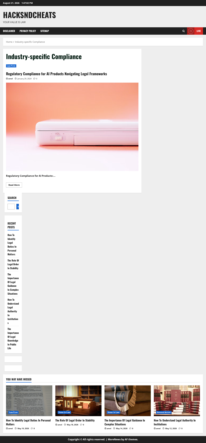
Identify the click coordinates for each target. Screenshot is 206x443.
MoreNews (114, 439)
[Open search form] (183, 31)
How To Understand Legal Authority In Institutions (13, 311)
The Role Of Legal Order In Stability (13, 264)
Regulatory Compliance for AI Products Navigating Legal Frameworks (56, 73)
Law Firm (11, 66)
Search (12, 198)
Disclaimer (9, 31)
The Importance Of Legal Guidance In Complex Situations (13, 283)
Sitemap (44, 31)
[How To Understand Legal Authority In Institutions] (177, 400)
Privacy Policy (28, 31)
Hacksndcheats (29, 14)
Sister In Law (64, 412)
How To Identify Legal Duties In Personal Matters (12, 244)
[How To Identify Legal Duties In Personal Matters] (29, 400)
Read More (15, 185)
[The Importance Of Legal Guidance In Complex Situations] (128, 400)
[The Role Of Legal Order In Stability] (78, 400)
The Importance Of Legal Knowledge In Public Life (13, 338)
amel (10, 78)
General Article (164, 412)
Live (199, 31)
